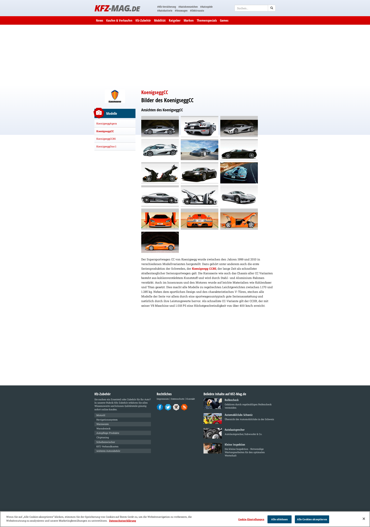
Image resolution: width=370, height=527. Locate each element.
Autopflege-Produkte (107, 432)
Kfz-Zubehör (143, 20)
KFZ (117, 8)
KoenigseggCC (105, 131)
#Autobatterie (164, 10)
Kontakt (190, 398)
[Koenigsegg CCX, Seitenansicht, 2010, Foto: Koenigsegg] (160, 196)
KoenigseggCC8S (106, 138)
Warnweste (102, 424)
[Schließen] (364, 518)
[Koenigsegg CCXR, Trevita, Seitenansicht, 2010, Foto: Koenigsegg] (160, 126)
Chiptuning (102, 437)
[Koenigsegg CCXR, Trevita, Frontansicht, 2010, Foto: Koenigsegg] (239, 126)
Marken (189, 20)
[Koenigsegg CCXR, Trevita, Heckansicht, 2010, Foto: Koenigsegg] (199, 126)
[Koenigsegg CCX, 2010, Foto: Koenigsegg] (239, 196)
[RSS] (184, 407)
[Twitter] (168, 407)
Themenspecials (207, 20)
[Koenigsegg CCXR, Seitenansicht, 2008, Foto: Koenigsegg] (239, 149)
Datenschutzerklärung (122, 520)
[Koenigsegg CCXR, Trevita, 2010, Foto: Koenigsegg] (160, 149)
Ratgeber (175, 20)
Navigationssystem (107, 419)
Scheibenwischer (105, 441)
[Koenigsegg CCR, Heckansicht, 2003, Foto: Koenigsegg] (199, 219)
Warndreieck (103, 428)
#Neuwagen (181, 10)
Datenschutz (177, 398)
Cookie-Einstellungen (251, 519)
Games (224, 20)
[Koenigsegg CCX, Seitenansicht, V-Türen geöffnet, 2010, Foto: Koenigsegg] (199, 196)
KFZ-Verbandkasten (107, 446)
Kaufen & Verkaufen (119, 20)
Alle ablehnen (279, 519)
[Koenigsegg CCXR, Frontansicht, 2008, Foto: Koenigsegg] (199, 149)
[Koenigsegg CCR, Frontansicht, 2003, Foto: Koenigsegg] (160, 219)
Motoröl (100, 415)
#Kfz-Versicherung (166, 6)
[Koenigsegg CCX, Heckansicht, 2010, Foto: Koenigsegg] (239, 172)
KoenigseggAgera (106, 123)
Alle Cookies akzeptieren (312, 519)
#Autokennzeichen (188, 6)
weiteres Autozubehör (108, 450)
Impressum (163, 398)
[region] (185, 519)
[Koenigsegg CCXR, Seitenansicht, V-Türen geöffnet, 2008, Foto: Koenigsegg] (160, 172)
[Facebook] (160, 407)
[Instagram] (176, 407)
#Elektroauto (197, 10)
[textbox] (255, 8)
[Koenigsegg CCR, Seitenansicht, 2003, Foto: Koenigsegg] (160, 242)
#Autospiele (206, 6)
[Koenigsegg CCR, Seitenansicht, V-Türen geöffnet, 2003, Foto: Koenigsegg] (239, 219)
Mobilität (160, 20)
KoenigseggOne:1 (106, 146)
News (99, 20)
